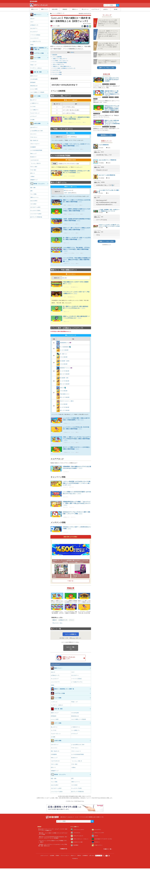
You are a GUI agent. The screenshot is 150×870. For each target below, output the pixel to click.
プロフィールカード (34, 143)
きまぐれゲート (33, 28)
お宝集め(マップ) (34, 25)
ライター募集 (99, 855)
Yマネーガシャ (33, 137)
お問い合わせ (91, 855)
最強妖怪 (65, 9)
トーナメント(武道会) (35, 34)
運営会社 (79, 855)
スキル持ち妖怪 (33, 79)
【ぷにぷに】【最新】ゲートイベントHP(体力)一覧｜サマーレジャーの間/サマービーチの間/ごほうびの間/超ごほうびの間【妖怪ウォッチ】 (108, 34)
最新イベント (44, 9)
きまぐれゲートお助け (35, 207)
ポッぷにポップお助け (35, 210)
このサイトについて (44, 855)
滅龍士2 (54, 620)
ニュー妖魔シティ (34, 109)
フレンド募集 (33, 194)
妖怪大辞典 (54, 9)
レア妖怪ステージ (34, 103)
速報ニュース (34, 9)
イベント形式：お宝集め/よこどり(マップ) (64, 68)
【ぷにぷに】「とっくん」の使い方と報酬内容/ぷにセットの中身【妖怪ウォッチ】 (107, 55)
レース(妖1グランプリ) (35, 41)
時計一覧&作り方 (34, 140)
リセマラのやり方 (34, 160)
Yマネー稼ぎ (33, 170)
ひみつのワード (33, 127)
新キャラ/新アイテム (58, 64)
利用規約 (57, 855)
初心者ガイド (33, 156)
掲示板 (115, 9)
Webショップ (33, 153)
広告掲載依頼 (85, 855)
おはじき (32, 18)
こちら (73, 638)
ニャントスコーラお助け (35, 213)
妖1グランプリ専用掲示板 (36, 217)
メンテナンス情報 (57, 74)
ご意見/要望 (52, 855)
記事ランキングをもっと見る (106, 67)
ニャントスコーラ (34, 38)
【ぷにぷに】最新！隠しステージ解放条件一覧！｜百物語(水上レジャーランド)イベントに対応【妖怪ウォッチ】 (108, 46)
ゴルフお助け (33, 204)
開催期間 (54, 54)
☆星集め (32, 176)
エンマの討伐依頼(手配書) (36, 150)
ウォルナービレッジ (34, 113)
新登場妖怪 (32, 82)
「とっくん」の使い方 (35, 163)
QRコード (32, 173)
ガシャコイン (33, 134)
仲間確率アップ (33, 179)
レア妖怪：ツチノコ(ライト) (60, 60)
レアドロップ (33, 116)
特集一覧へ (71, 580)
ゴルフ (31, 21)
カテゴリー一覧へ (58, 623)
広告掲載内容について (106, 244)
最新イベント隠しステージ (60, 58)
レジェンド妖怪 (33, 89)
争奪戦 (31, 44)
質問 (31, 190)
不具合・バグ (33, 64)
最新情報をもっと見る (106, 135)
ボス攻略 (32, 119)
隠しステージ (85, 9)
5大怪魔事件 (33, 147)
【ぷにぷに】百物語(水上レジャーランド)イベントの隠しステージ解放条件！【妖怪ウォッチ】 (107, 61)
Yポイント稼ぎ (33, 166)
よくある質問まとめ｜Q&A (36, 130)
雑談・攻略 (32, 187)
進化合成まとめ (33, 85)
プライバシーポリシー (65, 855)
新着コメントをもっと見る (107, 241)
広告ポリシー (73, 855)
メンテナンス (33, 61)
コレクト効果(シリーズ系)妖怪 (37, 92)
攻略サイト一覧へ (108, 849)
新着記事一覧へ (64, 848)
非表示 (72, 52)
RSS (109, 855)
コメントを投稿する (70, 634)
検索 (117, 5)
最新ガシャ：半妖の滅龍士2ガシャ (62, 66)
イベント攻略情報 (57, 56)
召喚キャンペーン (34, 197)
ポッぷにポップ (33, 31)
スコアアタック (95, 9)
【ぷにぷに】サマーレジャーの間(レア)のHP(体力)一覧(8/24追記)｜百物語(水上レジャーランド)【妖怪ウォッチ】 (108, 22)
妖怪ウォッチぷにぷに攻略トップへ (69, 657)
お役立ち (105, 9)
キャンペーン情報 (57, 72)
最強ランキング (33, 75)
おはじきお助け (33, 200)
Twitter (104, 855)
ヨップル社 (32, 106)
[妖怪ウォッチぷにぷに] (33, 1)
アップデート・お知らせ (35, 68)
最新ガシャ (75, 9)
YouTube (106, 856)
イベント (71, 620)
